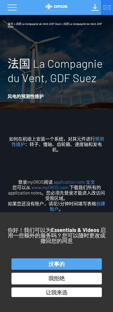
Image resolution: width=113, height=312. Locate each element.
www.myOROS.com (49, 187)
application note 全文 (74, 182)
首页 (10, 23)
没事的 (57, 263)
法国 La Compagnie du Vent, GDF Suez (38, 23)
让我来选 (56, 292)
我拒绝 (57, 278)
